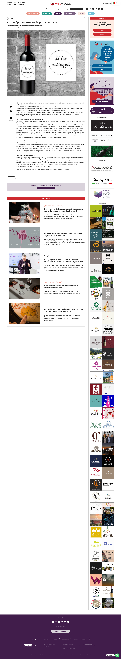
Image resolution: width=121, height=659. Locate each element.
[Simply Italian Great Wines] (102, 181)
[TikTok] (102, 9)
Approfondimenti (33, 13)
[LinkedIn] (96, 9)
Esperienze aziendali (59, 230)
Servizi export (69, 13)
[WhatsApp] (11, 111)
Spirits (91, 13)
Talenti (102, 69)
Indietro (13, 18)
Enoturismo (46, 13)
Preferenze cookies (85, 655)
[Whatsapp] (117, 655)
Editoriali (59, 282)
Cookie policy (77, 655)
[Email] (11, 114)
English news (60, 9)
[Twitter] (93, 9)
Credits (91, 655)
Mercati (58, 13)
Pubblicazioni (41, 9)
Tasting (81, 13)
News (46, 256)
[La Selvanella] (102, 125)
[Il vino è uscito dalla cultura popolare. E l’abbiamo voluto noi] (24, 288)
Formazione (30, 9)
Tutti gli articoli (36, 639)
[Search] (67, 9)
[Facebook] (87, 9)
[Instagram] (90, 9)
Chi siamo (21, 9)
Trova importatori (102, 101)
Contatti (52, 9)
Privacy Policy (71, 655)
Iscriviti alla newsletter (77, 9)
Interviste (59, 205)
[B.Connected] (102, 168)
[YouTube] (99, 9)
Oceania (54, 306)
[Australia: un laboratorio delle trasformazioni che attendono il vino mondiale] (24, 313)
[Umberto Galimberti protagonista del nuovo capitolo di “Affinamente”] (24, 237)
